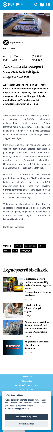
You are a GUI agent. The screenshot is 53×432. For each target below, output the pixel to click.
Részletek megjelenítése (17, 409)
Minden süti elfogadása (26, 417)
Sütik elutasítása (26, 424)
